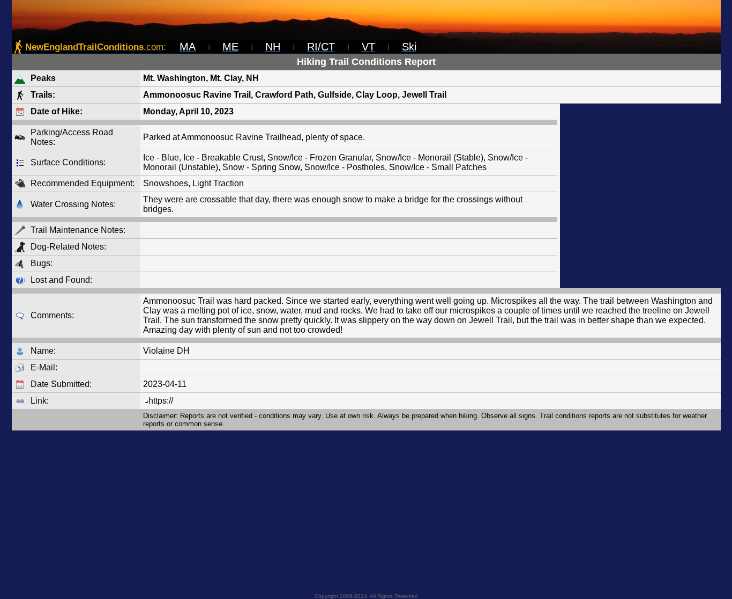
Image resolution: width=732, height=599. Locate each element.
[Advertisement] (640, 196)
